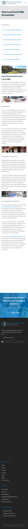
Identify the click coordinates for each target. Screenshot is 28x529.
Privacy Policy (5, 480)
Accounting (5, 489)
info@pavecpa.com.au (9, 513)
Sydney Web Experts (20, 526)
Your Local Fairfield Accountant (11, 49)
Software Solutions (7, 501)
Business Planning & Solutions (9, 496)
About (3, 467)
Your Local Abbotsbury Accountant (12, 30)
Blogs (3, 477)
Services (4, 470)
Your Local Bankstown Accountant (12, 34)
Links (3, 475)
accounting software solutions (10, 206)
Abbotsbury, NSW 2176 (9, 516)
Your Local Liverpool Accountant (11, 59)
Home (3, 465)
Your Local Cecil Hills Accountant (12, 44)
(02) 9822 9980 (7, 511)
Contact (4, 472)
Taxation (4, 491)
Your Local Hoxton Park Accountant (12, 54)
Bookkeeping (5, 494)
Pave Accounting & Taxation (13, 236)
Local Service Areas (8, 337)
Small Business (5, 499)
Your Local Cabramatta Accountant (12, 39)
